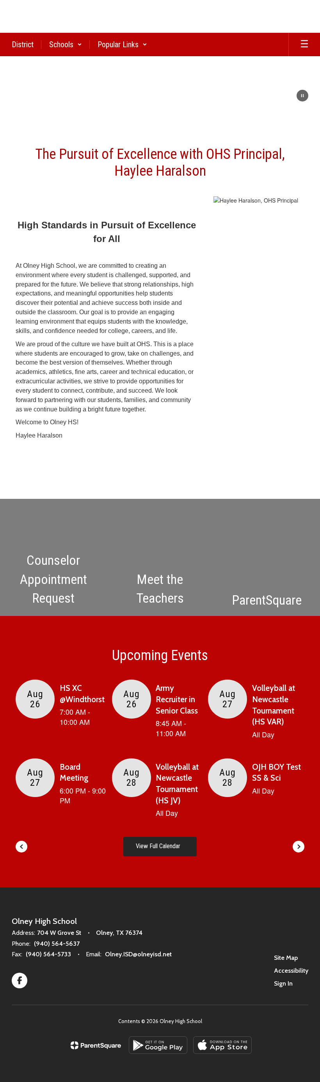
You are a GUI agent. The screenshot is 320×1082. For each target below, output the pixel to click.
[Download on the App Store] (222, 1045)
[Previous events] (21, 846)
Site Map (286, 957)
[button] (65, 44)
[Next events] (298, 846)
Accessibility (291, 970)
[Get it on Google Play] (158, 1045)
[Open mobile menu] (304, 44)
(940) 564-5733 (48, 954)
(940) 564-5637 (57, 943)
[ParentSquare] (96, 1045)
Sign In (283, 983)
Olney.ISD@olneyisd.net (138, 954)
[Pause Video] (302, 96)
